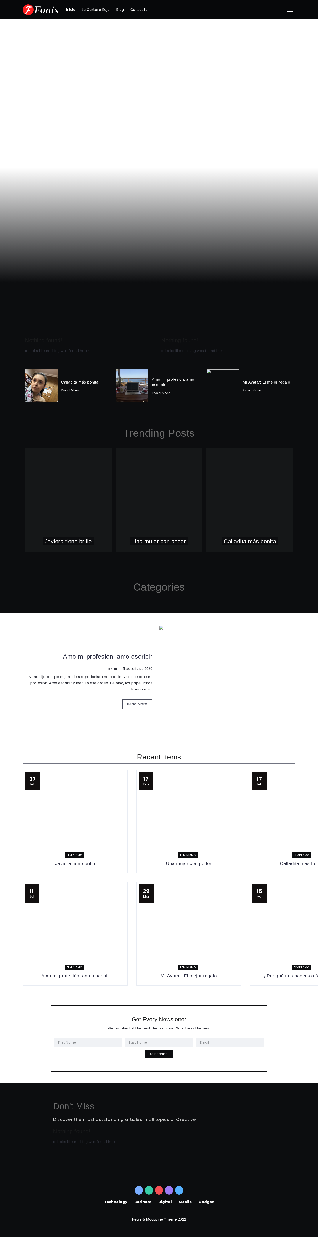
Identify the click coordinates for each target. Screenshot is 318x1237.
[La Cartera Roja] (41, 9)
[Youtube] (159, 1190)
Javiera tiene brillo (76, 60)
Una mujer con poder (84, 134)
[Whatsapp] (149, 1190)
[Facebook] (139, 1190)
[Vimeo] (179, 1190)
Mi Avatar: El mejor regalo (266, 382)
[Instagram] (169, 1190)
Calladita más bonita (82, 208)
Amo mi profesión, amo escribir (107, 656)
